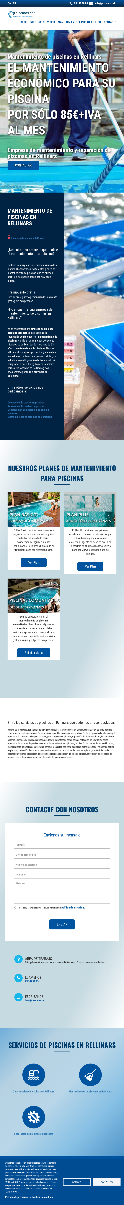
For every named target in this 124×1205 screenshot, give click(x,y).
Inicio (24, 22)
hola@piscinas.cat (105, 3)
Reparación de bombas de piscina (26, 406)
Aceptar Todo (107, 1182)
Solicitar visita (34, 653)
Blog (98, 22)
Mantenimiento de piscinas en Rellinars (90, 1091)
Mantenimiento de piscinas (75, 22)
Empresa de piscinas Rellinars (27, 238)
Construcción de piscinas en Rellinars (33, 1091)
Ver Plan (33, 562)
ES (14, 3)
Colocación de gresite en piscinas (26, 402)
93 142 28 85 (81, 3)
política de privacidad (73, 907)
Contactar (23, 165)
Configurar (77, 1182)
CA (9, 3)
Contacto (110, 22)
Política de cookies (42, 1197)
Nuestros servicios (42, 22)
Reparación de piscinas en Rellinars (33, 1133)
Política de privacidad (17, 1197)
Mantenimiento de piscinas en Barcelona (30, 416)
